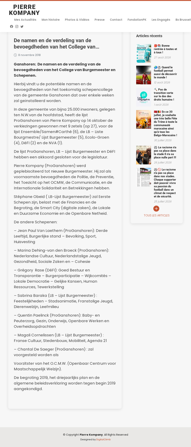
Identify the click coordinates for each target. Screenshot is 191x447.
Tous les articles (157, 215)
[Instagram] (16, 26)
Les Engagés (161, 20)
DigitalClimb (103, 439)
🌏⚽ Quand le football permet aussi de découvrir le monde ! (165, 72)
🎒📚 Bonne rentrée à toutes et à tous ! (165, 49)
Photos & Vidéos (77, 20)
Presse (100, 20)
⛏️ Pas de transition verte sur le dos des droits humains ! (164, 94)
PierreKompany (24, 9)
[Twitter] (22, 26)
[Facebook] (11, 26)
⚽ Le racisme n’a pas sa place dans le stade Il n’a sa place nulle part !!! (165, 152)
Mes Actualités (25, 20)
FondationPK (137, 20)
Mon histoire (51, 20)
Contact (116, 20)
